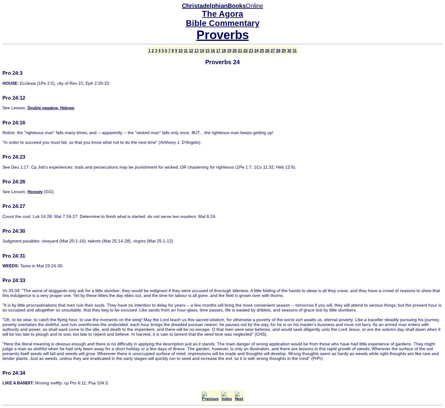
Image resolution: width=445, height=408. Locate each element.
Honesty (35, 191)
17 (218, 50)
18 (224, 50)
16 (213, 50)
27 (273, 50)
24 (256, 50)
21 (240, 50)
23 (251, 50)
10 (180, 50)
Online (222, 5)
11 (186, 50)
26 (267, 50)
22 (245, 50)
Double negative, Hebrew (51, 108)
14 (202, 50)
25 (262, 50)
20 (234, 50)
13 (196, 50)
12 (191, 50)
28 (278, 50)
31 (294, 50)
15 (207, 50)
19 (229, 50)
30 (289, 50)
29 (284, 50)
